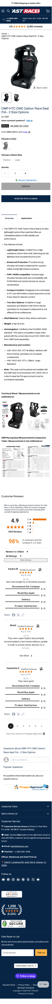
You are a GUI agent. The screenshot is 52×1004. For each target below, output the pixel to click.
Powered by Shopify (26, 994)
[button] (6, 97)
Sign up (41, 952)
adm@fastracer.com (19, 846)
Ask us (29, 121)
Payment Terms (9, 985)
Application (26, 218)
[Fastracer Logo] (26, 11)
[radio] (37, 519)
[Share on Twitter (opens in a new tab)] (18, 615)
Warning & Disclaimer (25, 988)
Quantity (5, 167)
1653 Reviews (17, 531)
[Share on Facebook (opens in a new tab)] (13, 615)
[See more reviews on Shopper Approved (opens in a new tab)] (22, 615)
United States (25, 966)
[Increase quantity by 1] (25, 173)
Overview (9, 218)
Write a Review (26, 560)
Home (4, 34)
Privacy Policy (24, 985)
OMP (6, 117)
